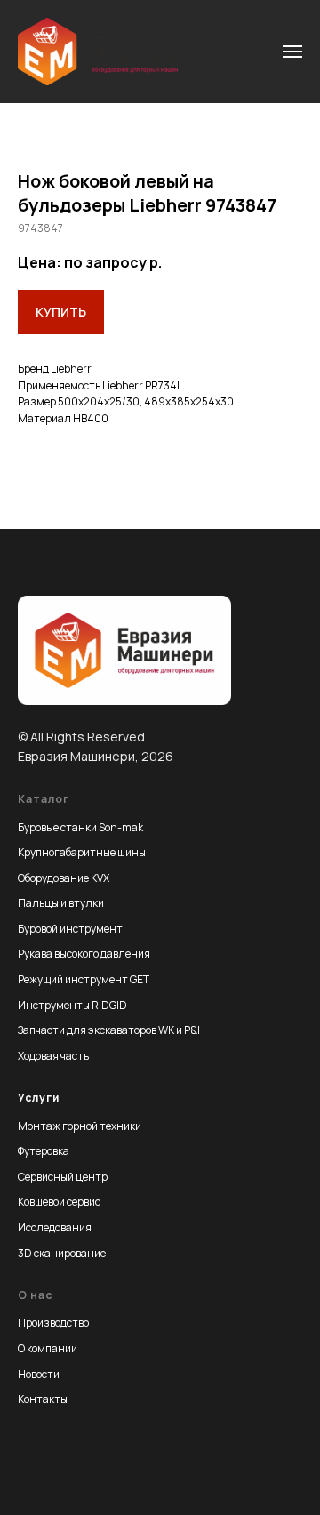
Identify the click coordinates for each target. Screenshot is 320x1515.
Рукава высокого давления (84, 953)
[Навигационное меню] (292, 51)
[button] (61, 312)
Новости (39, 1374)
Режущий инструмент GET (83, 979)
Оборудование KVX (63, 878)
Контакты (43, 1399)
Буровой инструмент (70, 928)
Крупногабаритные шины (82, 852)
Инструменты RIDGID (72, 1005)
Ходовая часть (53, 1055)
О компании (47, 1348)
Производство (53, 1322)
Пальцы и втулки (61, 902)
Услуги (39, 1097)
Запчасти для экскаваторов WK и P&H (111, 1030)
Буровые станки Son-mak (80, 827)
